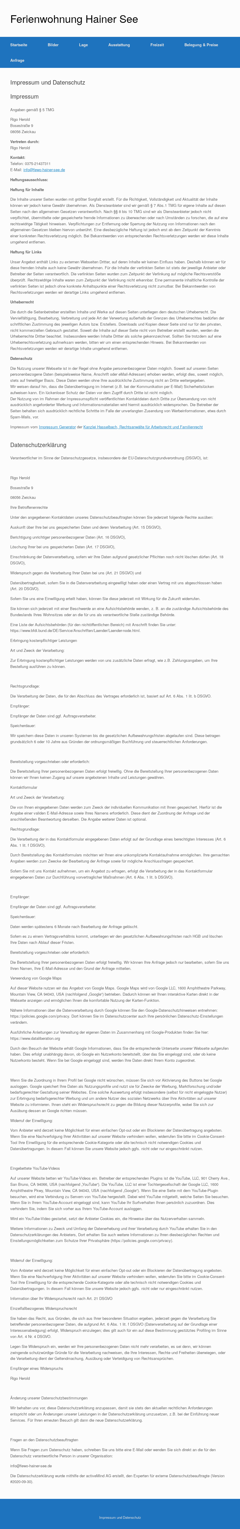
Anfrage (17, 60)
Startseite (18, 44)
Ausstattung (119, 44)
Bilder (53, 44)
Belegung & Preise (201, 44)
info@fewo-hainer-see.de (44, 169)
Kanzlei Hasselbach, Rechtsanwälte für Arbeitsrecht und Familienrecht (143, 427)
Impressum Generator (57, 427)
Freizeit (157, 44)
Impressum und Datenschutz (120, 1517)
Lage (83, 44)
